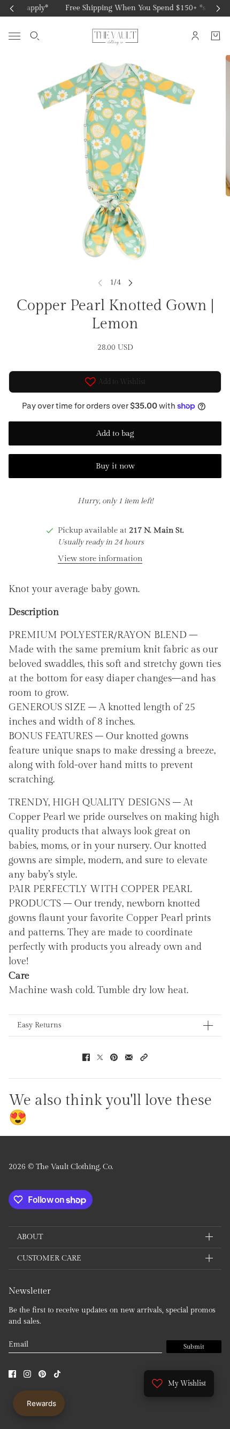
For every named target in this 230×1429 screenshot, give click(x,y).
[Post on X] (100, 1057)
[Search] (35, 36)
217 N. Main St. (156, 530)
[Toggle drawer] (14, 35)
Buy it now (115, 466)
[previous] (11, 8)
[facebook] (12, 1374)
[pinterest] (42, 1374)
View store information (100, 559)
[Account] (195, 36)
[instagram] (27, 1374)
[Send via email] (129, 1057)
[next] (218, 8)
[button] (144, 1057)
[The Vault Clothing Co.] (115, 36)
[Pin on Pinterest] (114, 1057)
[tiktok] (57, 1374)
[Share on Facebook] (86, 1057)
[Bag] (215, 36)
